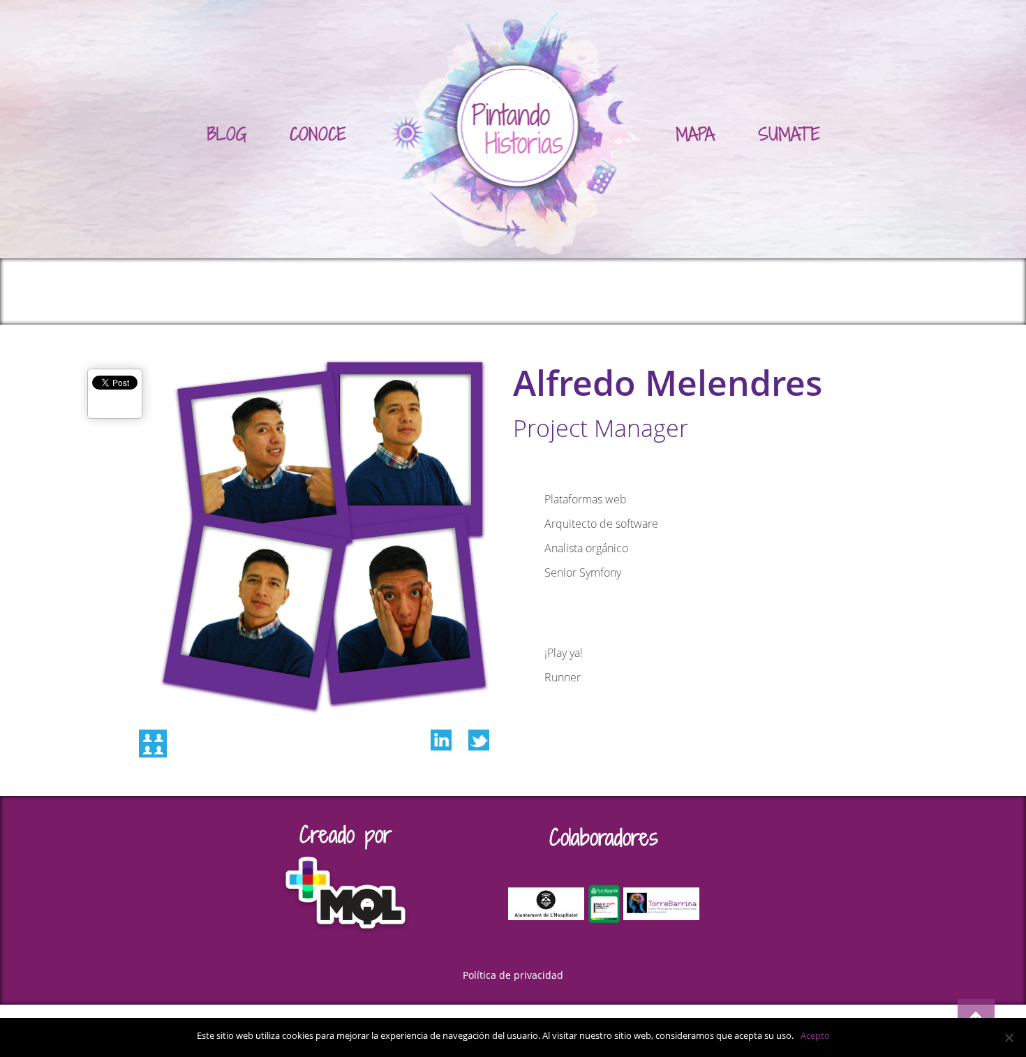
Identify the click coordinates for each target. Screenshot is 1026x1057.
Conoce (318, 133)
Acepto (815, 1035)
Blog (226, 133)
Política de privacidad (513, 975)
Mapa (695, 133)
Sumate (789, 133)
